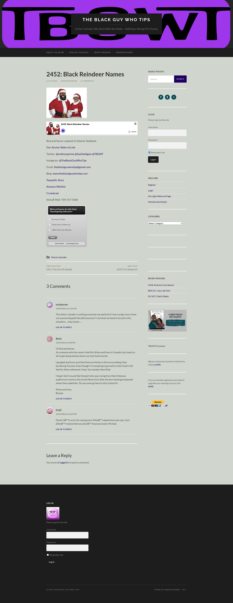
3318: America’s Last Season (161, 285)
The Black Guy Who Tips (116, 19)
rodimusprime (69, 81)
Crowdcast (52, 193)
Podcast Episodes (78, 52)
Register (152, 185)
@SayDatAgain (83, 153)
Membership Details (157, 202)
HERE (158, 364)
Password (152, 140)
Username (153, 127)
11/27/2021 (52, 81)
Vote (53, 237)
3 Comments (87, 81)
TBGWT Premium (102, 52)
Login (150, 190)
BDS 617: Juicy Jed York (159, 290)
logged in (64, 462)
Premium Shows (124, 52)
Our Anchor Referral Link (60, 147)
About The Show (55, 52)
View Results (59, 243)
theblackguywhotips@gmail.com (72, 167)
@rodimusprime (65, 153)
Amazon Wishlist (56, 186)
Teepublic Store (55, 180)
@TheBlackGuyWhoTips (73, 160)
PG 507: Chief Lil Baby (158, 296)
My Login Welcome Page (159, 196)
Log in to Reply (64, 327)
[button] (66, 103)
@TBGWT (97, 153)
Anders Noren (172, 590)
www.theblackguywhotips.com (70, 173)
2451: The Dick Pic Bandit (59, 268)
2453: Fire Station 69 (127, 268)
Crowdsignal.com (72, 243)
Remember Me (158, 152)
